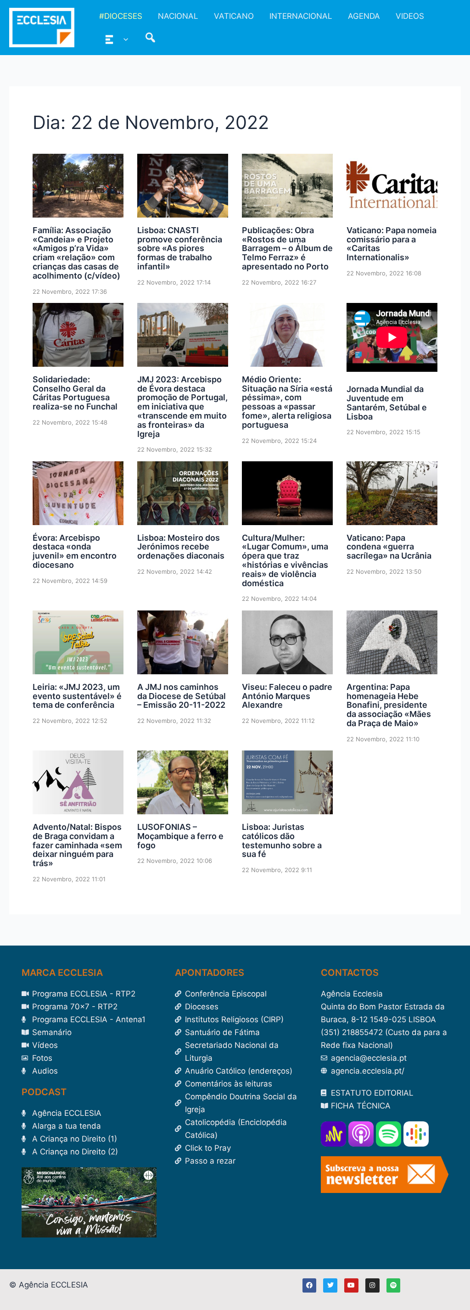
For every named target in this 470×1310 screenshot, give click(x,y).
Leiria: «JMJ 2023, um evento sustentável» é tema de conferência (77, 696)
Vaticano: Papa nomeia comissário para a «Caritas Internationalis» (391, 243)
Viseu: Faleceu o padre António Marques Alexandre (287, 696)
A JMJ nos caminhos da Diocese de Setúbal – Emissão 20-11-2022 (181, 696)
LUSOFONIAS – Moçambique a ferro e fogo (180, 836)
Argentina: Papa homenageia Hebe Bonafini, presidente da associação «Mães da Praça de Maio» (389, 705)
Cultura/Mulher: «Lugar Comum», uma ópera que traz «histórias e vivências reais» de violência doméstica (285, 560)
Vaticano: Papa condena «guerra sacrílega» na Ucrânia (389, 547)
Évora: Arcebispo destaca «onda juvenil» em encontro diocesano (75, 551)
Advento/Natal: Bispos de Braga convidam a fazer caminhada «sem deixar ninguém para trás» (77, 845)
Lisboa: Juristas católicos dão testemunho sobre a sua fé (282, 840)
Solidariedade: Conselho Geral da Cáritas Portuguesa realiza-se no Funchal (75, 393)
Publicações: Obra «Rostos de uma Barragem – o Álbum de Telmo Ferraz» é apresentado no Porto (287, 248)
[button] (123, 39)
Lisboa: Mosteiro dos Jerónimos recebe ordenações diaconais (180, 547)
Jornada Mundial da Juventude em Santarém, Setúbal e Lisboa (387, 402)
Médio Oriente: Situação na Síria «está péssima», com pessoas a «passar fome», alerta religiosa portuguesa (287, 402)
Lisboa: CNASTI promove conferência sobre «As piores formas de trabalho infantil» (179, 248)
